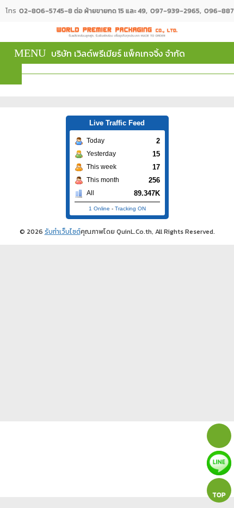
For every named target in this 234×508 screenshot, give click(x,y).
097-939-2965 (175, 11)
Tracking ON (130, 208)
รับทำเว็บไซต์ (63, 232)
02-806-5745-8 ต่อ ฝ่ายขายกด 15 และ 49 (82, 11)
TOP (219, 495)
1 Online (99, 208)
